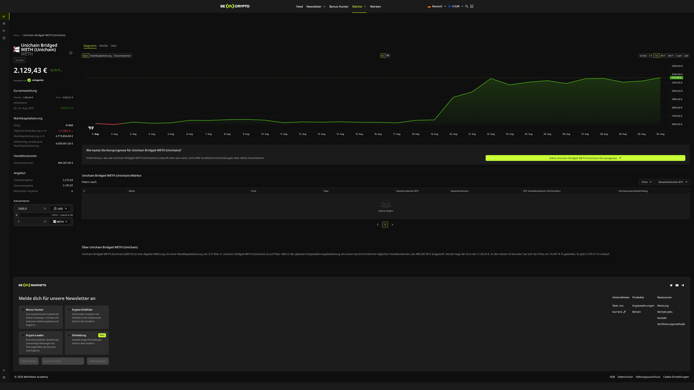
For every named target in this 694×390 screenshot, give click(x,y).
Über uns (618, 305)
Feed (299, 6)
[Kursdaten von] (35, 80)
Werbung (663, 305)
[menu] (4, 27)
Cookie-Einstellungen (676, 376)
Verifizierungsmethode (671, 324)
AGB (612, 376)
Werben (375, 6)
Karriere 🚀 (619, 311)
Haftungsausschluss (648, 376)
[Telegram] (683, 285)
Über (114, 45)
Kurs (16, 35)
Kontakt (662, 318)
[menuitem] (4, 16)
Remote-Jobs (664, 311)
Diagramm (90, 45)
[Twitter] (671, 285)
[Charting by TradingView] (91, 128)
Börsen (636, 311)
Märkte (357, 6)
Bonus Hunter (339, 6)
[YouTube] (677, 285)
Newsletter (314, 6)
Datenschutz (625, 376)
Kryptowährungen (643, 305)
